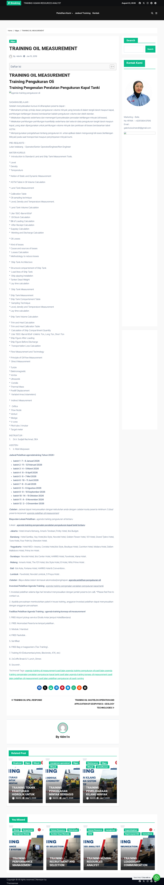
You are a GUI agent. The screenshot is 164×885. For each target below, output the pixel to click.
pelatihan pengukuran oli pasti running (66, 678)
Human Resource (58, 830)
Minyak (37, 763)
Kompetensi (28, 830)
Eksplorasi (17, 763)
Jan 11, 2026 (68, 798)
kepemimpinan (131, 830)
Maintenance (92, 763)
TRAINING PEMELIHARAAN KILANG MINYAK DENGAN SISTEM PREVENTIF (97, 794)
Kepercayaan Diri (132, 834)
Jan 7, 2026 (105, 798)
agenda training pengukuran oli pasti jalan (85, 670)
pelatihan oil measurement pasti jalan (31, 678)
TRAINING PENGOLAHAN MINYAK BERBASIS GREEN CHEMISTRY (61, 792)
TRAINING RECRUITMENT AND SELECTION (62, 862)
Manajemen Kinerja (21, 834)
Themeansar (12, 883)
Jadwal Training (83, 13)
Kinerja (16, 830)
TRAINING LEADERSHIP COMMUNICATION (135, 862)
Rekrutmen (73, 830)
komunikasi (147, 834)
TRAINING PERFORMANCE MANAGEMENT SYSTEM (22, 863)
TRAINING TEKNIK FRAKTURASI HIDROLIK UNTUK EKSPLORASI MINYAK (23, 794)
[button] (156, 13)
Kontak (96, 13)
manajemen (110, 830)
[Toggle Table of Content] (111, 66)
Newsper (40, 879)
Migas (13, 41)
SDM (90, 834)
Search (130, 40)
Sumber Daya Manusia (60, 834)
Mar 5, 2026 (31, 798)
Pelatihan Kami (64, 13)
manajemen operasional (60, 763)
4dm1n (19, 56)
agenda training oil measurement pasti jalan (45, 670)
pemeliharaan (102, 767)
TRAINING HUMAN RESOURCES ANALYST (99, 862)
